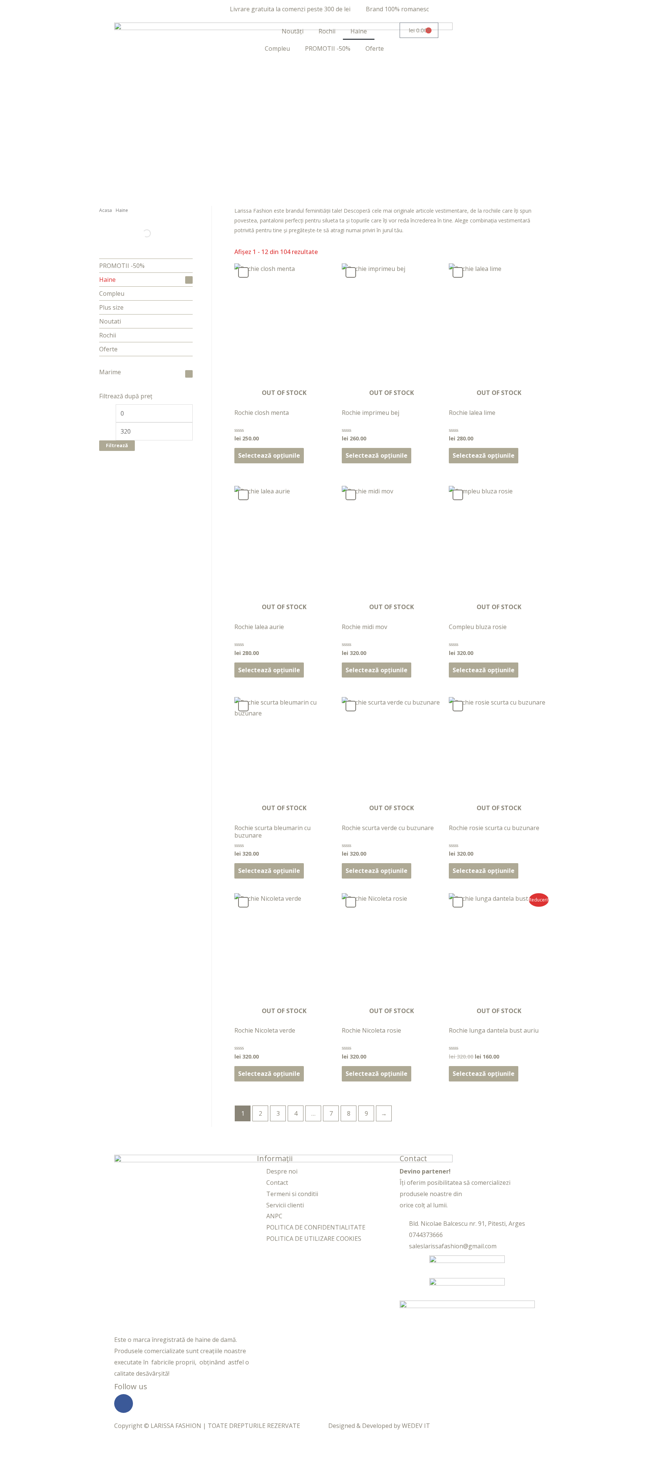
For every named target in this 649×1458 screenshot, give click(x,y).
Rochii (326, 31)
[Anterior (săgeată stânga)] (15, 1454)
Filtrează (117, 445)
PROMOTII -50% (327, 48)
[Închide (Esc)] (110, 1443)
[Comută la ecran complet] (47, 1443)
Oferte (374, 48)
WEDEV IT (416, 1426)
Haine (358, 31)
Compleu (277, 48)
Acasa (105, 210)
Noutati (110, 321)
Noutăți (292, 31)
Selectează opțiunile (269, 455)
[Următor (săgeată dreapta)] (47, 1454)
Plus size (111, 307)
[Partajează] (78, 1443)
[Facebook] (123, 1403)
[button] (243, 272)
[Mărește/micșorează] (15, 1443)
